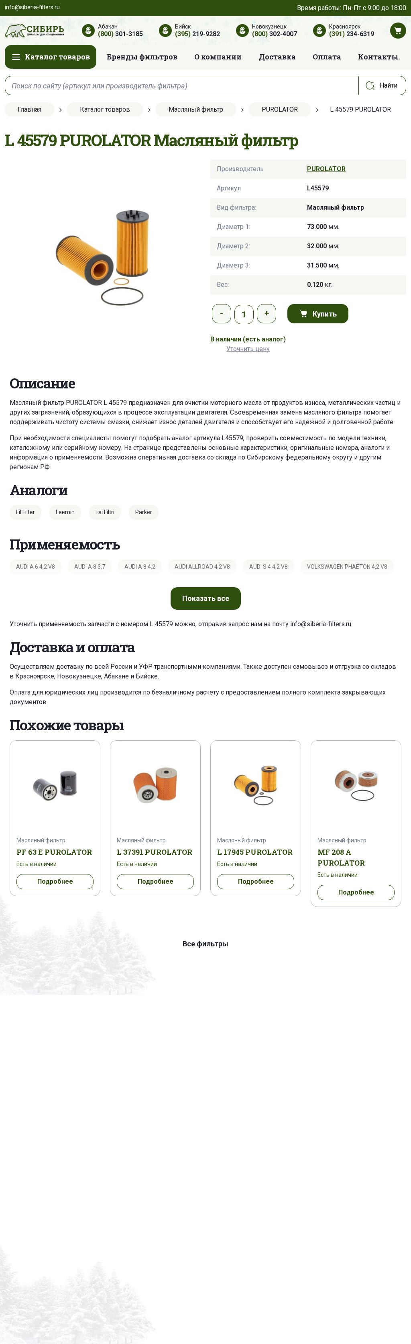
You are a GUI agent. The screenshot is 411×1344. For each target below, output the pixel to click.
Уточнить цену (248, 349)
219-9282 (197, 34)
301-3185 (120, 34)
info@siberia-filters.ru (320, 624)
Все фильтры (205, 944)
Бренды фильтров (142, 56)
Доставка (277, 56)
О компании (218, 56)
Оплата (327, 56)
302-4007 (274, 34)
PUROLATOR (326, 169)
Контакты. (379, 56)
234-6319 (351, 34)
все (205, 598)
